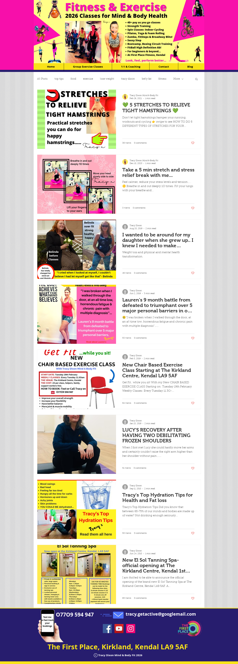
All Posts (42, 79)
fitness (162, 79)
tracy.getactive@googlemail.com (161, 614)
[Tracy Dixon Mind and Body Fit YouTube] (119, 628)
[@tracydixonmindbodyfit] (130, 628)
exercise (88, 79)
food (73, 79)
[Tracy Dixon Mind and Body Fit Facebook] (107, 628)
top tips (59, 79)
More (176, 79)
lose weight (107, 79)
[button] (196, 79)
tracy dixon (128, 79)
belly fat (146, 79)
